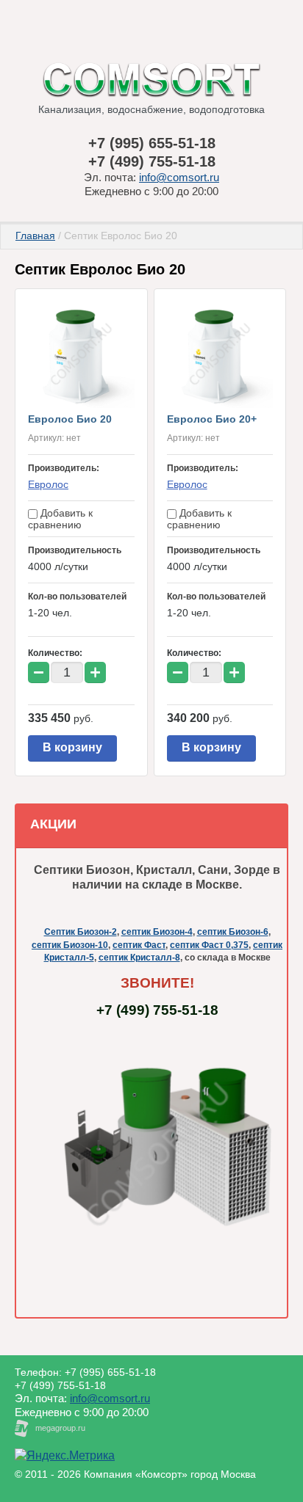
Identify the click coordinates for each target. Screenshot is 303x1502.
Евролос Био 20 (70, 419)
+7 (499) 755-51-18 (151, 161)
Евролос (48, 484)
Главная (35, 235)
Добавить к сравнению (60, 519)
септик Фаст (139, 945)
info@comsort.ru (179, 177)
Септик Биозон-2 (80, 932)
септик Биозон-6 (232, 932)
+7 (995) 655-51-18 (151, 143)
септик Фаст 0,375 (209, 945)
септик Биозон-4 (157, 932)
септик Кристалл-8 (139, 957)
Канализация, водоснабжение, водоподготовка (151, 109)
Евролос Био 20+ (212, 419)
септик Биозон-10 (70, 945)
